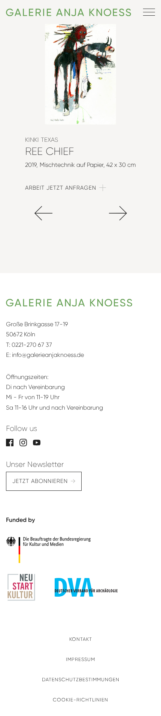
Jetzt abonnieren (40, 481)
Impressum (80, 659)
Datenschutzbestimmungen (80, 679)
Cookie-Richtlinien (80, 700)
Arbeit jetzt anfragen (60, 187)
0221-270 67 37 (32, 344)
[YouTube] (36, 442)
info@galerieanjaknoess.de (48, 354)
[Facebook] (9, 442)
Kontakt (80, 639)
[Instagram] (23, 442)
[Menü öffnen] (149, 12)
